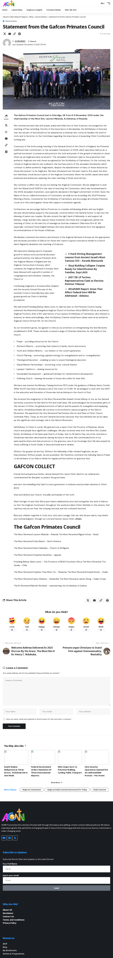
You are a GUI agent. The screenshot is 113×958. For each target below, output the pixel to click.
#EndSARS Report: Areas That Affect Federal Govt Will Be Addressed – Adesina (84, 292)
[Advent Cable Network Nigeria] (9, 3)
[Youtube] (3, 837)
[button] (97, 3)
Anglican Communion (31, 790)
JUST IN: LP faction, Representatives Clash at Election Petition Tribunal (84, 281)
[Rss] (15, 837)
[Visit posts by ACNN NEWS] (7, 43)
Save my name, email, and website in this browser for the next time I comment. (38, 719)
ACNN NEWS (20, 41)
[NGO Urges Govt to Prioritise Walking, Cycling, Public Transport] (70, 757)
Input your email (11, 875)
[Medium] (9, 837)
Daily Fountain (99, 790)
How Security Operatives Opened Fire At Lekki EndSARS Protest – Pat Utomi (96, 771)
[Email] (10, 34)
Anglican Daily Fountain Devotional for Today (67, 790)
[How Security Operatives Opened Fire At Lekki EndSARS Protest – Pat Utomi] (97, 757)
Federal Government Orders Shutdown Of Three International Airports (41, 771)
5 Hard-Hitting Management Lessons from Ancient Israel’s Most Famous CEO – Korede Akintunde (85, 257)
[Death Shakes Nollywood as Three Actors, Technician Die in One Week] (16, 757)
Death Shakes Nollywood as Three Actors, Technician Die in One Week (15, 771)
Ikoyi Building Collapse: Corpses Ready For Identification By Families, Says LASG (85, 269)
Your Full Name (10, 864)
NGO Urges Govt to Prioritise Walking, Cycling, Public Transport (70, 769)
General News (11, 21)
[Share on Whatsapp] (6, 132)
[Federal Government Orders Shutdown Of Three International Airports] (43, 757)
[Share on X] (5, 34)
